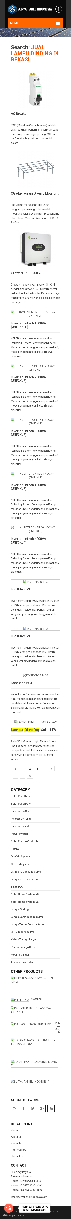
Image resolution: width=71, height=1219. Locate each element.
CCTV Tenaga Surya (22, 932)
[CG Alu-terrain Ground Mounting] (35, 169)
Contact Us (17, 1156)
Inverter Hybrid (20, 826)
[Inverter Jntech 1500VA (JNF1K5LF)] (35, 313)
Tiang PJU (17, 886)
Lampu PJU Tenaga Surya (26, 871)
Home (14, 1130)
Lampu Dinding (20, 909)
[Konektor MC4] (35, 675)
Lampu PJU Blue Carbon (25, 879)
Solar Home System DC (25, 901)
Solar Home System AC (25, 894)
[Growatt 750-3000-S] (35, 248)
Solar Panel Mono (21, 796)
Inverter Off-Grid (21, 818)
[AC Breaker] (35, 89)
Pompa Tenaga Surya (23, 947)
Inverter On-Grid (20, 811)
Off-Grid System (20, 864)
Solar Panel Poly (21, 803)
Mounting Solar (20, 954)
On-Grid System (20, 856)
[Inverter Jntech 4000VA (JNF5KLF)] (35, 529)
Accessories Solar (22, 962)
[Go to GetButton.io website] (9, 1215)
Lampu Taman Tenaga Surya (27, 924)
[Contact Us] (59, 9)
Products (16, 1143)
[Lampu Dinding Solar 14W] (35, 722)
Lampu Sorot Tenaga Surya (27, 916)
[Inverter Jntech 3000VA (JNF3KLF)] (35, 421)
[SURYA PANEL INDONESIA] (30, 9)
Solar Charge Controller (25, 841)
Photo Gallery (18, 1149)
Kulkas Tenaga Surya (23, 939)
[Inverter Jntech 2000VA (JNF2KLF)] (35, 367)
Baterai (15, 848)
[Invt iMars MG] (35, 581)
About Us (16, 1136)
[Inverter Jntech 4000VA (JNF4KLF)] (35, 475)
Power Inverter (19, 833)
